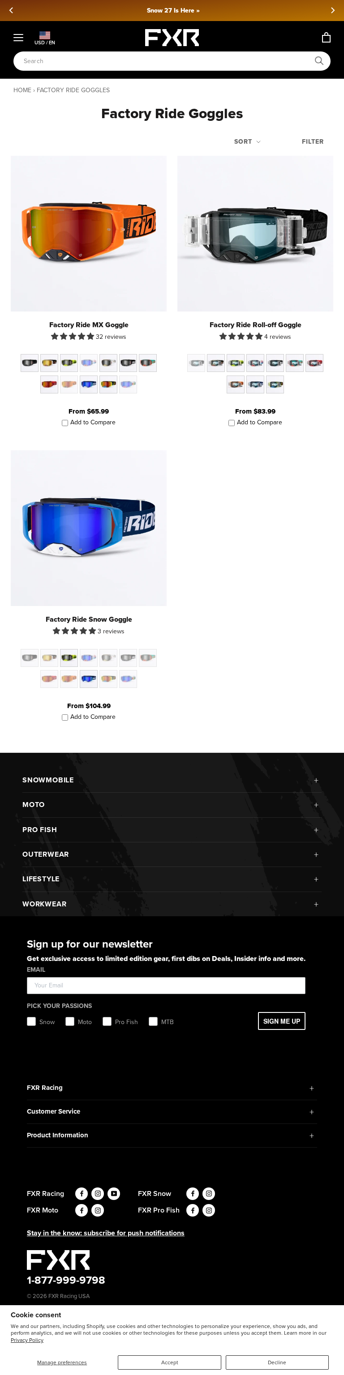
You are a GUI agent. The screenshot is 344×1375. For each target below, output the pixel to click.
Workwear (44, 904)
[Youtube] (114, 1193)
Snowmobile (48, 780)
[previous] (11, 10)
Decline (277, 1362)
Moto (33, 804)
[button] (73, 336)
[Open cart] (326, 37)
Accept (169, 1362)
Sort (244, 141)
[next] (332, 10)
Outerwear (45, 854)
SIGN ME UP (281, 1020)
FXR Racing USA (69, 1296)
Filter (313, 141)
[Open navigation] (18, 37)
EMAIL (36, 969)
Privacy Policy (27, 1340)
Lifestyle (41, 879)
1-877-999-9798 (66, 1280)
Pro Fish (39, 829)
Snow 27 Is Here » (172, 10)
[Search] (319, 60)
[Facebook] (81, 1193)
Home (22, 90)
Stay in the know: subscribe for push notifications (106, 1233)
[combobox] (167, 61)
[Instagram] (97, 1193)
